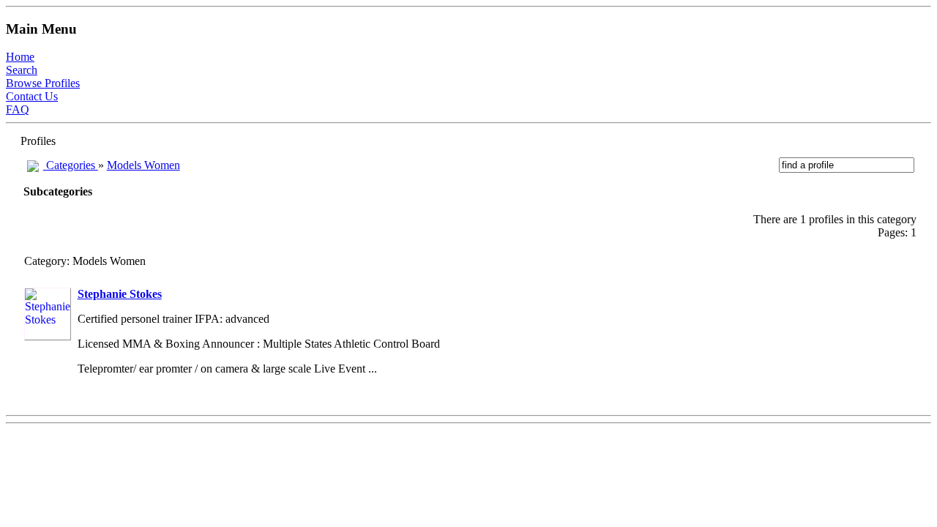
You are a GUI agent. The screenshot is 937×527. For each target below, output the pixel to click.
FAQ (17, 109)
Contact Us (32, 96)
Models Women (143, 165)
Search (21, 70)
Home (20, 57)
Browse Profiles (43, 83)
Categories (70, 165)
